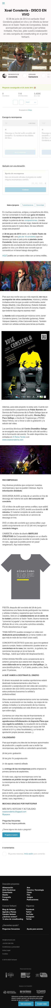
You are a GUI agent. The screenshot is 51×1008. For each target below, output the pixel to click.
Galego (30, 110)
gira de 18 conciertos (27, 236)
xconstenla (12, 77)
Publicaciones (32, 899)
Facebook (30, 909)
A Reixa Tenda (19, 437)
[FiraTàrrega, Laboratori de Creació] (25, 992)
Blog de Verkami (8, 909)
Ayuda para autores (35, 929)
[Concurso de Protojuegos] (9, 992)
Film (28, 895)
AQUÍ (4, 255)
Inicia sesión (28, 853)
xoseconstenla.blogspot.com (14, 811)
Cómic (29, 892)
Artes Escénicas (8, 890)
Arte (28, 887)
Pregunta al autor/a (11, 835)
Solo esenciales (26, 1004)
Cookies (5, 954)
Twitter (29, 912)
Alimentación (7, 887)
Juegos (30, 897)
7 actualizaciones (27, 205)
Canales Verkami (9, 914)
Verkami (25, 4)
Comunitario (7, 892)
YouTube (29, 914)
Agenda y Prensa (9, 912)
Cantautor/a (33, 77)
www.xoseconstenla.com (12, 439)
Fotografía (6, 897)
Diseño (5, 895)
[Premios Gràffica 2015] (9, 975)
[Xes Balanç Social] (25, 975)
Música (5, 899)
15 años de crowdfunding (12, 919)
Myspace (6, 814)
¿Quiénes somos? (9, 916)
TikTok (29, 919)
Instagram (30, 916)
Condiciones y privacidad (10, 947)
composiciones (30, 220)
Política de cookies (36, 1000)
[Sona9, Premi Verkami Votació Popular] (41, 992)
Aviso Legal (6, 950)
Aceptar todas (42, 1004)
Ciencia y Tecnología (35, 890)
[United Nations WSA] (41, 975)
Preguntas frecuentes (11, 929)
